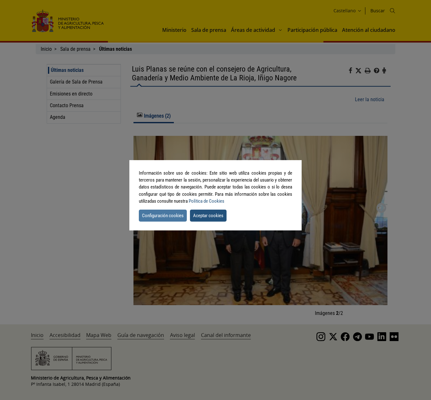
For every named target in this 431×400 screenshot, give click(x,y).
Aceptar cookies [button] (208, 215)
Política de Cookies (206, 201)
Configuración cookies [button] (163, 215)
